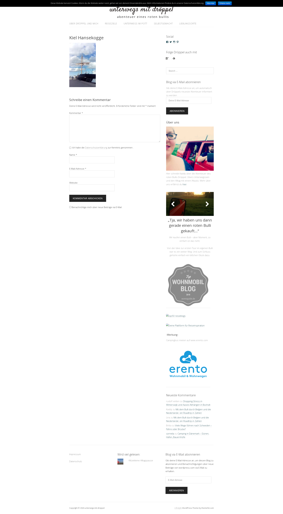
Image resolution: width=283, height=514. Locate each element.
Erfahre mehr (225, 3)
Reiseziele (111, 23)
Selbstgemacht (163, 23)
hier (185, 184)
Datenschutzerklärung (96, 147)
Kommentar (76, 112)
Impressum (75, 454)
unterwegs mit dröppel (141, 9)
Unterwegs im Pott (135, 23)
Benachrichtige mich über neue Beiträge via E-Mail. (97, 207)
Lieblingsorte (187, 23)
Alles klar (210, 3)
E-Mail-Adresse (77, 168)
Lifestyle (178, 508)
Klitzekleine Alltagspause (141, 460)
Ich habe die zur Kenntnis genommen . (103, 147)
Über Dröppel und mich (83, 23)
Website (73, 182)
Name (73, 154)
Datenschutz (75, 461)
